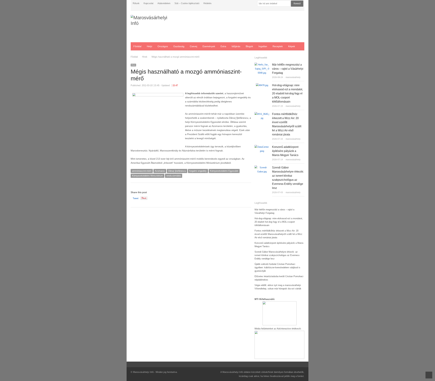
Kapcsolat (148, 3)
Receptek (278, 46)
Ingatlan (262, 46)
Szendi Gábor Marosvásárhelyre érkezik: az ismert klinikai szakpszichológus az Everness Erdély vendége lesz (277, 255)
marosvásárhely (293, 77)
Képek (291, 46)
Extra (223, 46)
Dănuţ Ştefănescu (177, 171)
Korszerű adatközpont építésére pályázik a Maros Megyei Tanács (285, 151)
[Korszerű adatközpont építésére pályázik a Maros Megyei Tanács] (262, 147)
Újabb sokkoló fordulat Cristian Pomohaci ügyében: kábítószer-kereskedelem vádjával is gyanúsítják (277, 267)
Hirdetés (207, 3)
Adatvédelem (164, 3)
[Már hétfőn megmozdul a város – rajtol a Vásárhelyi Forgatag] (262, 64)
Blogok (249, 46)
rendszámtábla (173, 175)
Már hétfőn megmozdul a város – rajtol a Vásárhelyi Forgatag (287, 68)
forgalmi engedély (198, 171)
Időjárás (236, 46)
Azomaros (160, 171)
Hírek (133, 65)
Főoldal (137, 46)
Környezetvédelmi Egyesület (224, 171)
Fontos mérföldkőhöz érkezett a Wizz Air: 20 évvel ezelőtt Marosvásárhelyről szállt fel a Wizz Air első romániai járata (278, 234)
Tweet (135, 198)
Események (209, 46)
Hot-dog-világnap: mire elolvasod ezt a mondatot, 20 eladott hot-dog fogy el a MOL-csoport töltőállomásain (287, 93)
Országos (163, 46)
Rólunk (136, 3)
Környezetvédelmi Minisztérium (147, 175)
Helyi (149, 46)
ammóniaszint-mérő (141, 171)
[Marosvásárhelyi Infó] (151, 26)
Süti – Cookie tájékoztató (187, 3)
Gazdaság (178, 46)
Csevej (193, 46)
